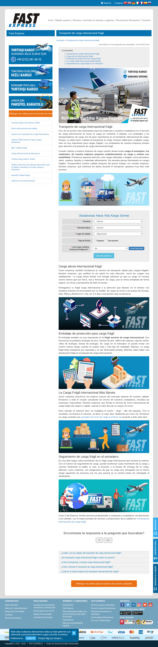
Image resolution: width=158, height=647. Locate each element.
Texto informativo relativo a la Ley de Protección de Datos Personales (74, 614)
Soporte (107, 3)
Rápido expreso (63, 20)
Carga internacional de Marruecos (25, 153)
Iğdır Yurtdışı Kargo (19, 148)
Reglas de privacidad (43, 614)
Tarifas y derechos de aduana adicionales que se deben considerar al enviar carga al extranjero (30, 167)
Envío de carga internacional (103, 608)
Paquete (100, 241)
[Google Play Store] (125, 613)
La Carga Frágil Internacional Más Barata (83, 61)
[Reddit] (145, 605)
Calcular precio (103, 255)
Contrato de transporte (43, 617)
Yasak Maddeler (136, 248)
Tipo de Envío (84, 241)
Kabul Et (31, 638)
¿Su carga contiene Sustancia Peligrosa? (79, 248)
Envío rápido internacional (102, 617)
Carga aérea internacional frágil (79, 56)
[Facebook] (122, 605)
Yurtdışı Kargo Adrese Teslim (23, 159)
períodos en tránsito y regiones (98, 20)
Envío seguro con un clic (44, 611)
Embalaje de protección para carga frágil (83, 59)
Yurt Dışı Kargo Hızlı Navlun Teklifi (25, 123)
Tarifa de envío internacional (23, 181)
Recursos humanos (13, 618)
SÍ (99, 540)
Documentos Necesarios (128, 20)
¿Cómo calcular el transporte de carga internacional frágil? (87, 567)
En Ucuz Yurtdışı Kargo (100, 620)
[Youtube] (150, 605)
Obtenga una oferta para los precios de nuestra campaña (30, 113)
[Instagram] (139, 605)
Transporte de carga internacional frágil (82, 40)
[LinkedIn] (134, 605)
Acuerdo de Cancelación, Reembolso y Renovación (44, 606)
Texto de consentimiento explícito (72, 624)
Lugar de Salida (83, 234)
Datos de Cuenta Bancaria (16, 608)
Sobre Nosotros (11, 605)
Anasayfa (60, 40)
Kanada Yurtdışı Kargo (20, 175)
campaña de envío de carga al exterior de (101, 417)
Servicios (77, 20)
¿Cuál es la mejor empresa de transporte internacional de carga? (90, 571)
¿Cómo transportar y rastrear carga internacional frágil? (85, 562)
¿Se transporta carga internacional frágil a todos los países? (88, 557)
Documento (113, 241)
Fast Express (67, 605)
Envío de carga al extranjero (103, 605)
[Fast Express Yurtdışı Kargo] (24, 20)
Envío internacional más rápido (24, 128)
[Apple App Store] (137, 613)
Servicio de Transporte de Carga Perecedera (30, 134)
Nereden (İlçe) (84, 228)
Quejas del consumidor (14, 611)
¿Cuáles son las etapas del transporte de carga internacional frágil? (91, 553)
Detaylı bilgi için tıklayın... (50, 638)
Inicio (50, 20)
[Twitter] (128, 605)
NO (108, 540)
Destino (86, 221)
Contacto (146, 20)
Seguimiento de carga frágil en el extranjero (84, 63)
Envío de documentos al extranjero (101, 612)
